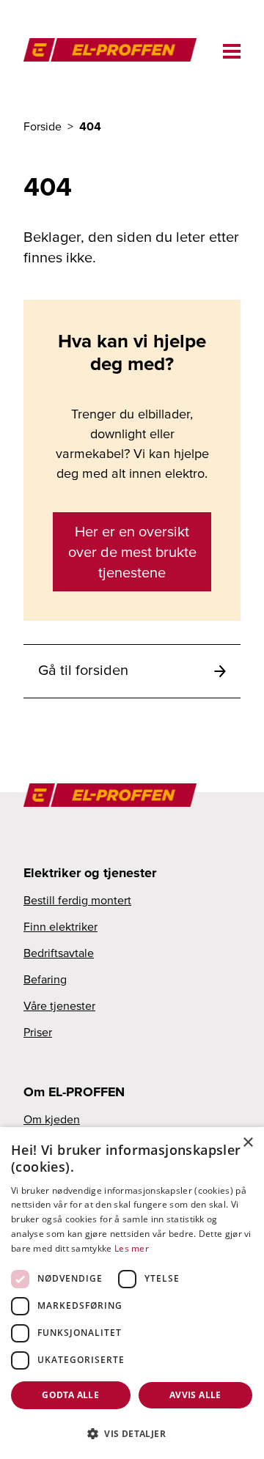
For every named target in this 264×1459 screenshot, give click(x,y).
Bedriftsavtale (58, 952)
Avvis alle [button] (195, 1395)
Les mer (131, 1248)
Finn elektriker (60, 926)
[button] (132, 1433)
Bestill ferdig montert (77, 899)
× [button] (247, 1142)
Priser (37, 1031)
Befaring (45, 979)
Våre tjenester (59, 1005)
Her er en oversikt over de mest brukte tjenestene (132, 551)
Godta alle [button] (70, 1395)
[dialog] (132, 1293)
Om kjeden (51, 1119)
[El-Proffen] (117, 48)
